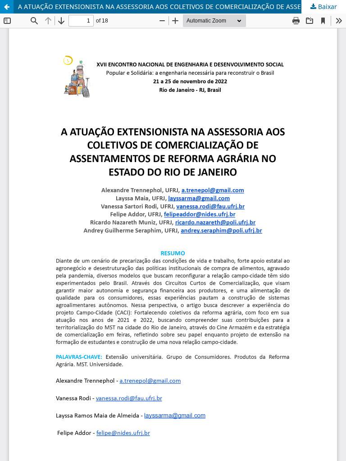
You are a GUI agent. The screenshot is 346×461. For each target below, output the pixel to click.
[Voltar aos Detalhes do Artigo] (7, 7)
